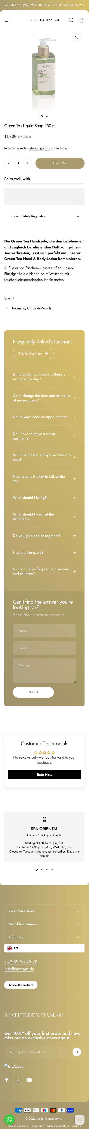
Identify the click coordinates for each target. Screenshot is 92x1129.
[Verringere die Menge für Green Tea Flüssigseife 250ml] (8, 163)
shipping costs (40, 148)
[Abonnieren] (77, 1052)
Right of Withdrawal (18, 1126)
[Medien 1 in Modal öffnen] (77, 37)
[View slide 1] (36, 869)
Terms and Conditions (58, 1126)
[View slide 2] (42, 869)
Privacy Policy (38, 1126)
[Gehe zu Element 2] (47, 116)
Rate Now (44, 774)
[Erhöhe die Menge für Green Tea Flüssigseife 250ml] (27, 163)
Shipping (76, 1126)
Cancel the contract (21, 985)
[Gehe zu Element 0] (42, 116)
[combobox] (44, 948)
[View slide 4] (52, 869)
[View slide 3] (47, 869)
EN (16, 948)
